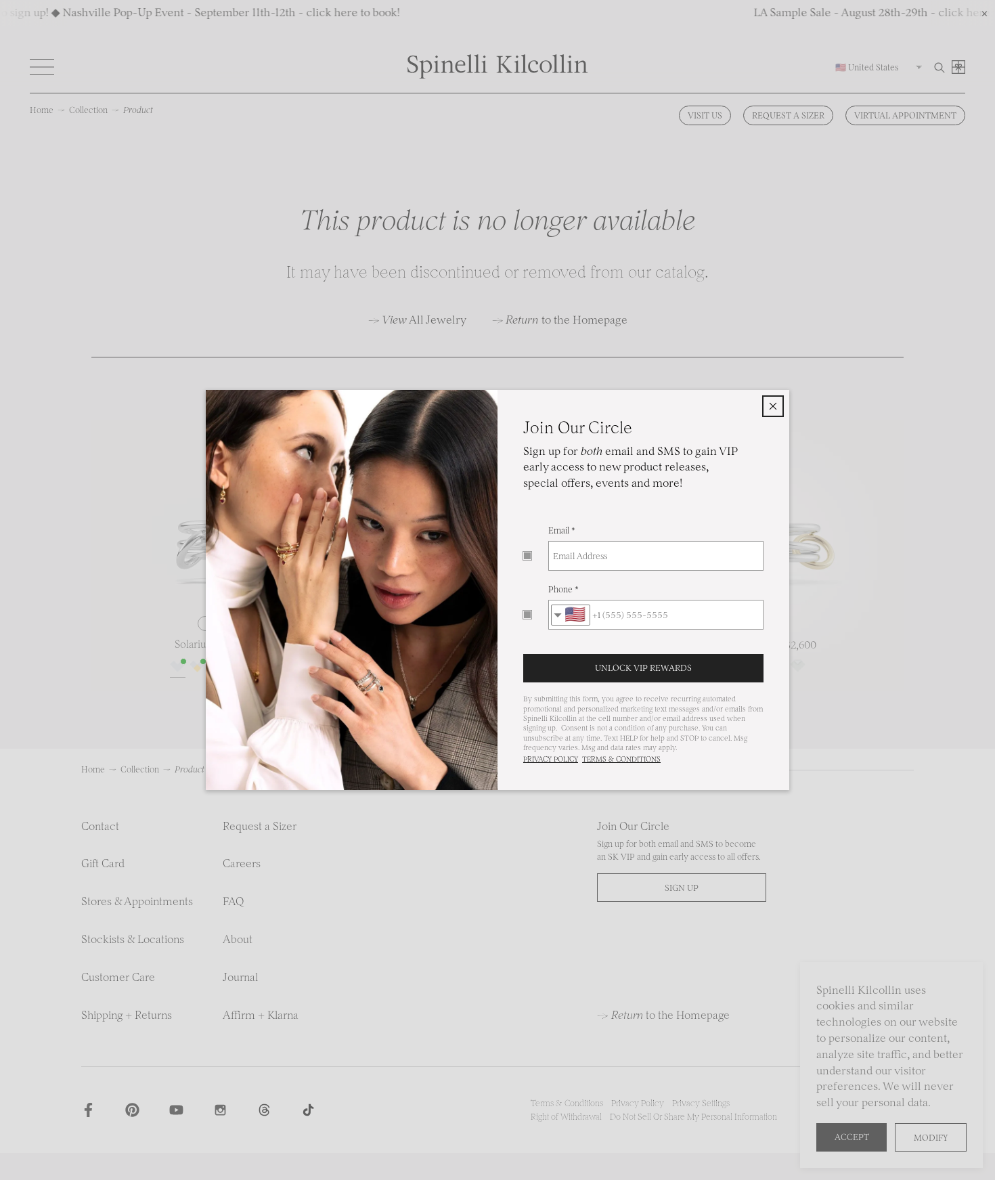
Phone (560, 589)
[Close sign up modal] (773, 406)
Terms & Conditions (621, 759)
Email (558, 530)
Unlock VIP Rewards (643, 668)
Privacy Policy (550, 759)
